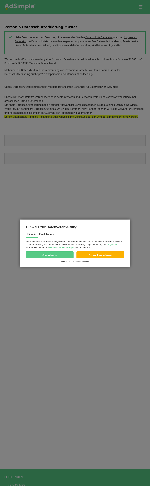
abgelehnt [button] (112, 244)
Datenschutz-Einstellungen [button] (61, 247)
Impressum (65, 261)
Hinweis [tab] (31, 234)
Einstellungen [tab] (46, 234)
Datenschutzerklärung (80, 261)
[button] (50, 254)
